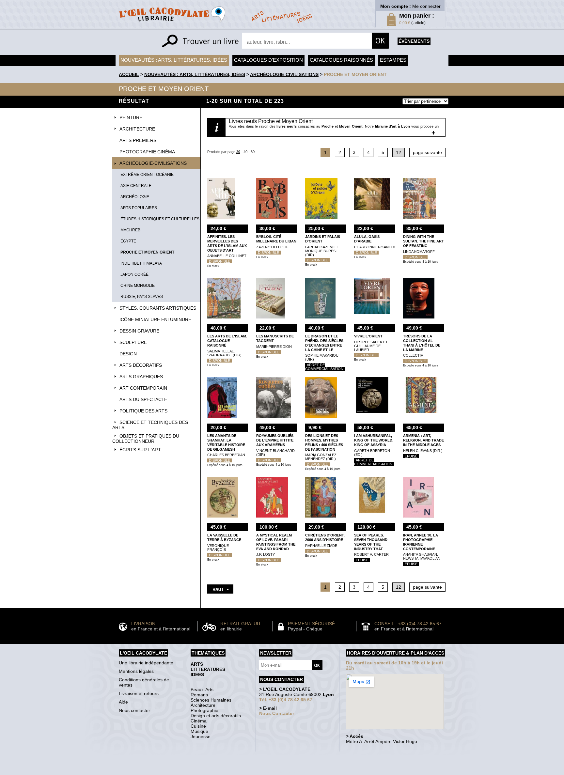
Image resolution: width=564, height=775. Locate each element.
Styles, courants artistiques (157, 308)
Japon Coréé (134, 274)
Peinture (130, 117)
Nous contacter (134, 710)
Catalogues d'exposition (268, 60)
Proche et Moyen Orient (355, 74)
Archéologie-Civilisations (284, 74)
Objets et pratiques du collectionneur (145, 438)
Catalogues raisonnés (341, 60)
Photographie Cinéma (147, 151)
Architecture (137, 129)
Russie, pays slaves (141, 296)
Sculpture (133, 342)
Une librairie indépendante (146, 662)
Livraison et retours (139, 693)
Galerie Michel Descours (280, 771)
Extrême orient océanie (147, 174)
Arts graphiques (141, 376)
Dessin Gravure (139, 330)
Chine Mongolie (137, 285)
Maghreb (130, 230)
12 (398, 152)
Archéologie (134, 196)
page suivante (427, 152)
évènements (414, 41)
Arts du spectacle (143, 399)
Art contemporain (143, 388)
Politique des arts (143, 410)
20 (238, 152)
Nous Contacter (276, 713)
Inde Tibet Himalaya (141, 263)
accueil (129, 74)
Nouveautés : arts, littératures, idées (173, 60)
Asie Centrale (135, 185)
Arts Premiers (137, 140)
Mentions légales (136, 671)
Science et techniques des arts (150, 425)
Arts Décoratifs (140, 365)
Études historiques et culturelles (159, 219)
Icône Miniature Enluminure (155, 319)
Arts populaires (138, 208)
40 (245, 152)
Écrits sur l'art (140, 449)
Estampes (393, 60)
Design (128, 353)
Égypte (128, 241)
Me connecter (426, 6)
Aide (123, 702)
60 (253, 152)
